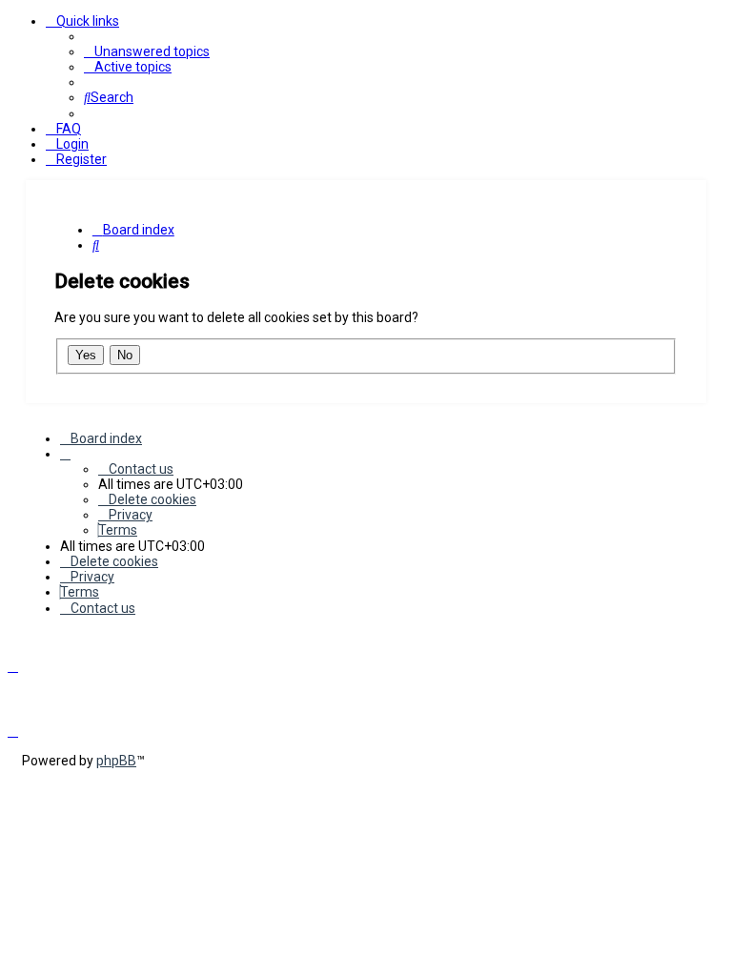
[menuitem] (147, 51)
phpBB (116, 760)
